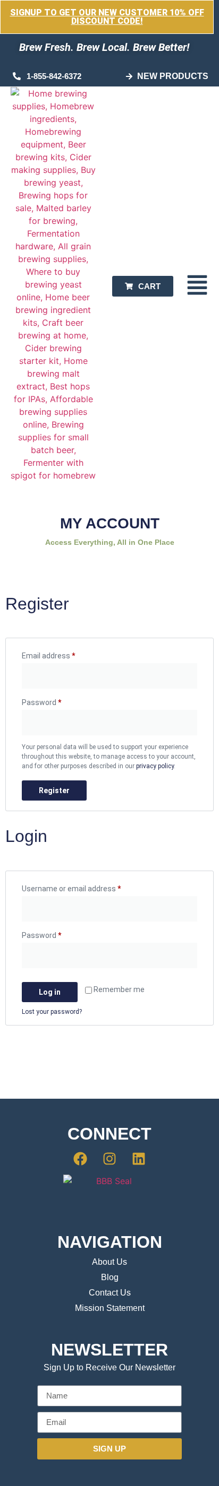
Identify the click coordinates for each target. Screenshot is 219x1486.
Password (56, 701)
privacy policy (155, 766)
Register (54, 790)
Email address (63, 654)
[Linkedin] (139, 1159)
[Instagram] (109, 1159)
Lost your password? (52, 1011)
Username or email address (86, 887)
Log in (50, 992)
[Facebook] (81, 1159)
